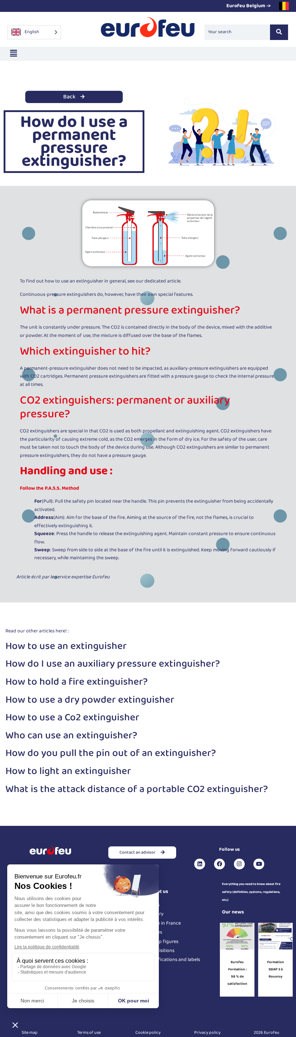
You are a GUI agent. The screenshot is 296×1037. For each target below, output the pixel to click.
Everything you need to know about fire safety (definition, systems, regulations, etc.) (251, 892)
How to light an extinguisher (68, 771)
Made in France (164, 923)
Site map (30, 1032)
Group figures (163, 941)
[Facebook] (219, 864)
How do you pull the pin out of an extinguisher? (110, 753)
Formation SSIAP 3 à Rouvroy (275, 969)
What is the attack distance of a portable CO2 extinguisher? (136, 789)
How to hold (32, 682)
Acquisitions (161, 950)
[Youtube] (258, 864)
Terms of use (89, 1032)
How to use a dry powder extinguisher (89, 700)
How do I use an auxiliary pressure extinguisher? (112, 664)
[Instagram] (239, 864)
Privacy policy (207, 1032)
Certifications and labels (174, 959)
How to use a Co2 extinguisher (72, 717)
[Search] (279, 32)
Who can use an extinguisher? (71, 735)
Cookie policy (148, 1032)
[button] (13, 54)
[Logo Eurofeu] (148, 31)
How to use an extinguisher (66, 646)
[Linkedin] (199, 864)
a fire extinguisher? (103, 682)
